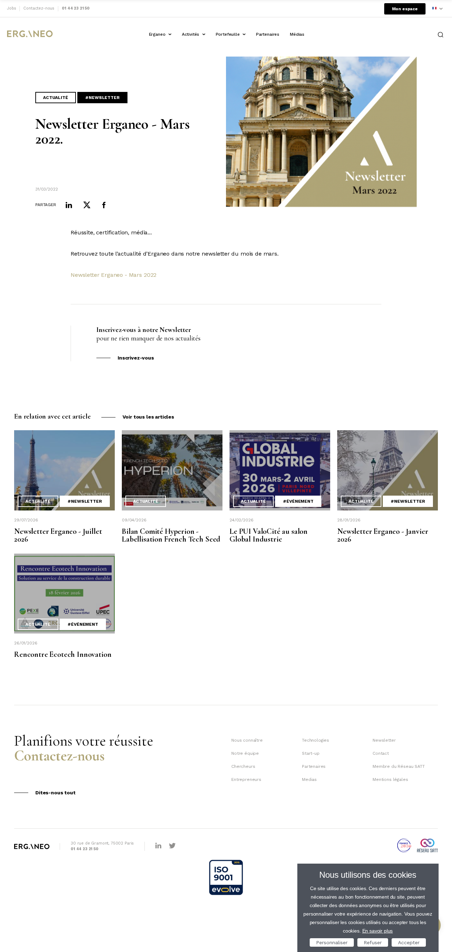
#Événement (298, 501)
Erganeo (157, 34)
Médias (297, 34)
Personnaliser (331, 942)
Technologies (315, 740)
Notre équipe (245, 753)
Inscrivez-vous (136, 358)
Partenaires (267, 34)
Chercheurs (243, 766)
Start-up (311, 753)
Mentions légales (390, 779)
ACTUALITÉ (55, 97)
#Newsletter (102, 97)
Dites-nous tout (55, 792)
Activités (191, 34)
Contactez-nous (38, 8)
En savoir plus (377, 931)
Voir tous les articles (148, 417)
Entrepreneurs (246, 779)
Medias (309, 779)
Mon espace (405, 8)
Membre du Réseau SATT (399, 766)
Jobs (11, 8)
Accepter (409, 942)
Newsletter (384, 740)
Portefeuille (228, 34)
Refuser (373, 942)
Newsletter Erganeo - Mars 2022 (113, 274)
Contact (381, 753)
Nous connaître (247, 740)
